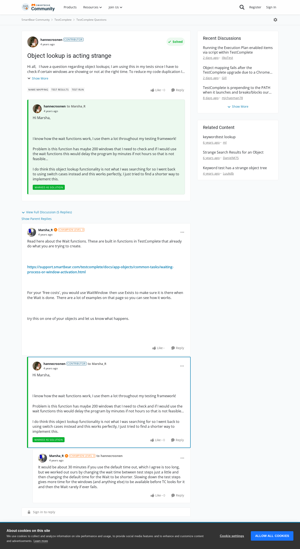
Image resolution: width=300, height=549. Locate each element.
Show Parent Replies (37, 219)
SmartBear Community (36, 20)
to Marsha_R (76, 106)
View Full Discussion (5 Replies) (49, 212)
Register (255, 7)
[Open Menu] (275, 20)
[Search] (242, 7)
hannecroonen (51, 40)
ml (225, 142)
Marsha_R (45, 230)
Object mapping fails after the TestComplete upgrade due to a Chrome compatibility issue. (236, 70)
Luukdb (228, 173)
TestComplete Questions (91, 20)
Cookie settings (232, 536)
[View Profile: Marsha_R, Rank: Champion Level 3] (31, 232)
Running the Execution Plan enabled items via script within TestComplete (238, 50)
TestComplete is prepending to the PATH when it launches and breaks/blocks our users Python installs (236, 90)
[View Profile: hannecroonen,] (37, 108)
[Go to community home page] (38, 7)
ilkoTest (227, 58)
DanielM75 (231, 158)
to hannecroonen (109, 456)
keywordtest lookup (219, 137)
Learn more (41, 541)
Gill (224, 78)
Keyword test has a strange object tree (235, 168)
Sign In (271, 7)
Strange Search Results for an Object (233, 152)
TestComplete (63, 20)
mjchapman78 (232, 98)
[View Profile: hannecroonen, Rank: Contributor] (32, 41)
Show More (40, 78)
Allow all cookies (272, 536)
